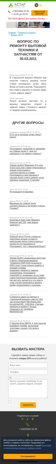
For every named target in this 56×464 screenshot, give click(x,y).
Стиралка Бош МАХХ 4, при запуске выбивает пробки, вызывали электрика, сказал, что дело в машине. (28, 327)
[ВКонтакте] (22, 419)
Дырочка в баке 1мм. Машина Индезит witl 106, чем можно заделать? (25, 222)
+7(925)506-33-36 (20, 11)
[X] (33, 419)
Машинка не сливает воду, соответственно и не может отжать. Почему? (27, 205)
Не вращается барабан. (22, 192)
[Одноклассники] (27, 419)
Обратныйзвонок (39, 13)
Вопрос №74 (17, 35)
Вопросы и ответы (27, 32)
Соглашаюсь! (28, 456)
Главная (12, 32)
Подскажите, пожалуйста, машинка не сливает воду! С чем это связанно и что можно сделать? (27, 151)
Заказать (28, 405)
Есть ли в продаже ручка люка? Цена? (25, 135)
